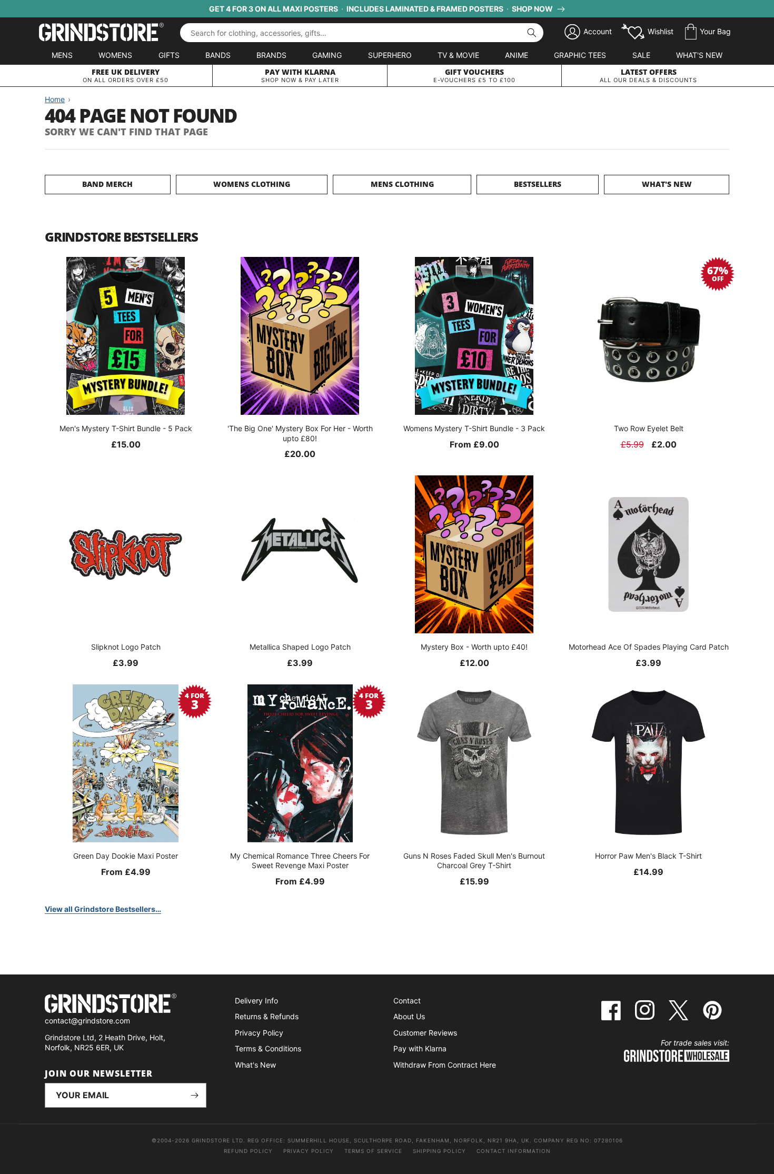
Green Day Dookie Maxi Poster (125, 855)
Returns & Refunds (267, 1016)
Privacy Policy (259, 1032)
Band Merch (107, 184)
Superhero (390, 55)
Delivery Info (256, 1000)
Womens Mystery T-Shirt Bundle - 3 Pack (474, 428)
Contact (407, 1000)
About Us (409, 1016)
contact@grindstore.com (87, 1020)
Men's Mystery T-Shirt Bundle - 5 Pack (125, 428)
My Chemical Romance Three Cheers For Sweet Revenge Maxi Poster (300, 860)
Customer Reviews (425, 1032)
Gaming (327, 55)
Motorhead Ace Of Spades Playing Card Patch (649, 646)
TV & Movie (458, 55)
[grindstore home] (125, 1004)
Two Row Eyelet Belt (648, 428)
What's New (699, 55)
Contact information (514, 1151)
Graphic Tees (580, 55)
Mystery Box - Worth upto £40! (474, 646)
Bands (218, 55)
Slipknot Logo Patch (126, 646)
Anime (516, 55)
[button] (708, 32)
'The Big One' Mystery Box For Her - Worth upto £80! (300, 433)
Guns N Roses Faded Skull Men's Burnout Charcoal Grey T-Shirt (474, 860)
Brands (271, 55)
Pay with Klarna (419, 1048)
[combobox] (361, 32)
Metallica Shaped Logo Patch (300, 646)
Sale (641, 55)
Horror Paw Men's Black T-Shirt (648, 855)
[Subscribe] (194, 1095)
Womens (115, 55)
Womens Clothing (251, 184)
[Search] (531, 32)
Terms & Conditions (268, 1048)
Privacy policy (308, 1151)
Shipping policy (439, 1151)
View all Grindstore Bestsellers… (103, 908)
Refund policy (248, 1151)
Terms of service (373, 1151)
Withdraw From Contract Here (444, 1064)
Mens (62, 55)
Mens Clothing (402, 184)
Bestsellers (537, 184)
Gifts (169, 55)
